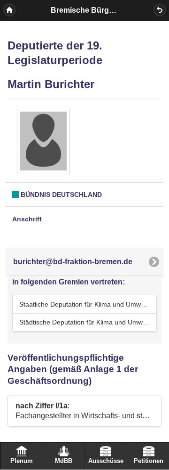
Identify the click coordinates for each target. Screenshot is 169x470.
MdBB (63, 461)
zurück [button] (160, 10)
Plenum (21, 461)
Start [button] (9, 10)
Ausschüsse (105, 461)
